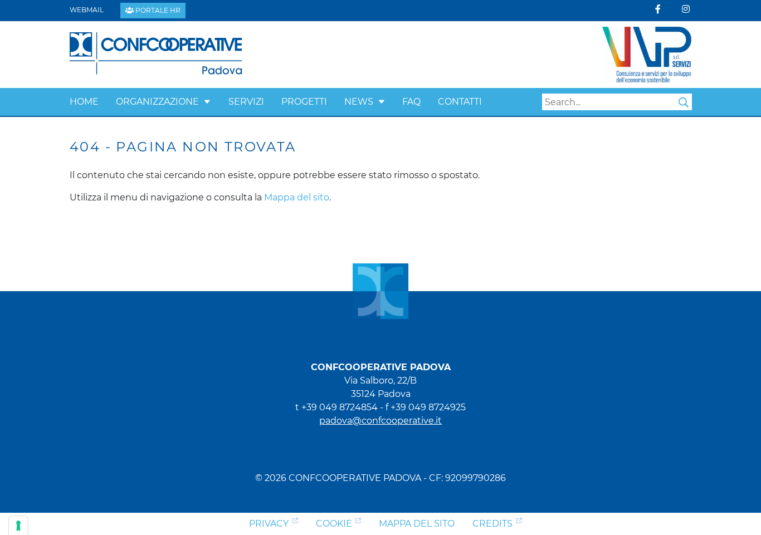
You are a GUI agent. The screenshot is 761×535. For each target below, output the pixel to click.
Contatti (460, 101)
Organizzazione (157, 101)
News (358, 101)
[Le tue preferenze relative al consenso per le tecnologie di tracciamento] (18, 525)
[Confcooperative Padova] (156, 53)
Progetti (304, 101)
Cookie (334, 523)
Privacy (269, 523)
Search (684, 102)
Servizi (246, 101)
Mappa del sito (296, 197)
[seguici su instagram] (686, 9)
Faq (411, 101)
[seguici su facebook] (658, 9)
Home (84, 101)
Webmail (87, 10)
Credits (492, 523)
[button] (207, 101)
